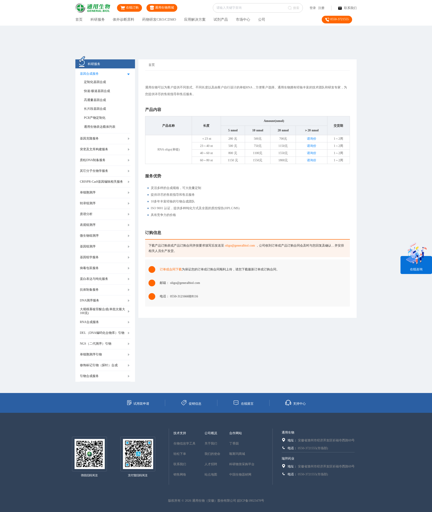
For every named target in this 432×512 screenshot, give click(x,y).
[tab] (105, 74)
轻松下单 (179, 454)
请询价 (311, 138)
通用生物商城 (164, 7)
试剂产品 (221, 19)
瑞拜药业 (288, 458)
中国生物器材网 (240, 474)
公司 (261, 19)
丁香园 (234, 443)
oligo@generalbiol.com (240, 245)
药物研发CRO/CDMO (159, 19)
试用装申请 (141, 403)
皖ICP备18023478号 (250, 500)
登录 (313, 8)
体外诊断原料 (123, 19)
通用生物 (288, 432)
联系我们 (350, 8)
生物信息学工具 (184, 443)
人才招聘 (211, 464)
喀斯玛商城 (237, 454)
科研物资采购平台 (241, 464)
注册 (321, 8)
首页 (79, 19)
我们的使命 (212, 454)
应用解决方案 (195, 19)
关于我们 (211, 443)
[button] (105, 74)
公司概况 (211, 433)
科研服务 (97, 19)
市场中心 (243, 19)
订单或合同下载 (171, 269)
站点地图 (211, 474)
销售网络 (179, 474)
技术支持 (179, 433)
